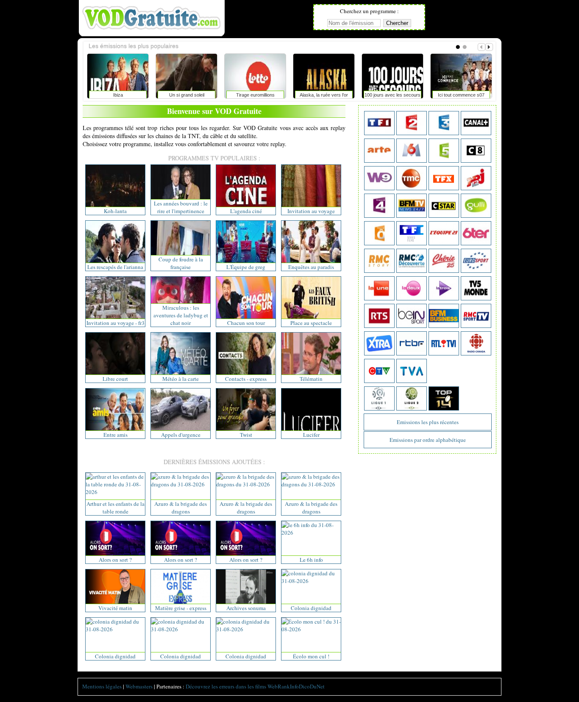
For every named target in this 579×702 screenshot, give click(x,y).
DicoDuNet (312, 686)
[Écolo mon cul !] (311, 629)
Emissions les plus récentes (428, 422)
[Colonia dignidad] (311, 581)
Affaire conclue (451, 94)
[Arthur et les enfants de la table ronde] (115, 492)
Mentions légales (102, 686)
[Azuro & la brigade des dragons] (180, 484)
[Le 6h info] (311, 532)
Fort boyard (382, 94)
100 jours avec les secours (176, 94)
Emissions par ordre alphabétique (428, 440)
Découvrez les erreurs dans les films (226, 686)
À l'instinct (313, 94)
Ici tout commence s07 (245, 94)
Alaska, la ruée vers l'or (108, 94)
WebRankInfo (283, 686)
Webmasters (139, 686)
